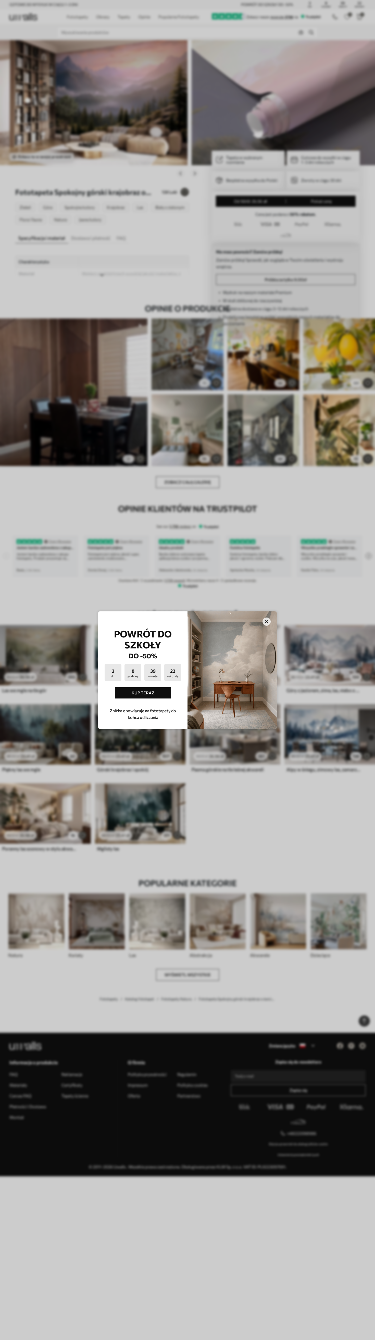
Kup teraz (143, 692)
